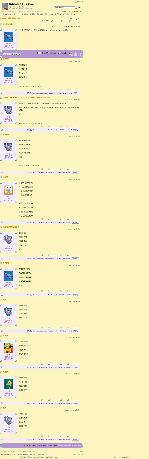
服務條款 (26, 454)
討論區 (18, 14)
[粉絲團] (21, 456)
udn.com (80, 454)
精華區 (25, 14)
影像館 (41, 14)
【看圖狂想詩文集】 (14, 18)
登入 (115, 457)
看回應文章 (46, 21)
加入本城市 (12, 8)
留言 (5, 47)
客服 (47, 454)
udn (3, 11)
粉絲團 (24, 457)
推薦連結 (50, 14)
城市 (6, 11)
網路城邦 (80, 1)
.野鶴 (23, 7)
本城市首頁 (8, 14)
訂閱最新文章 (28, 8)
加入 (119, 457)
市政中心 (76, 14)
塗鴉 (8, 355)
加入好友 (10, 47)
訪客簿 (66, 14)
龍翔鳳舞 (8, 43)
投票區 (33, 14)
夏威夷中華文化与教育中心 (21, 4)
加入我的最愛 (19, 8)
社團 (15, 11)
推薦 (78, 26)
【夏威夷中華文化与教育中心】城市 (27, 11)
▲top (81, 451)
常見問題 (19, 454)
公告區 (59, 14)
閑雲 (14, 7)
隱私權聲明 (41, 454)
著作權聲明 (33, 454)
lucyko (8, 196)
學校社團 (10, 11)
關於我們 (12, 454)
